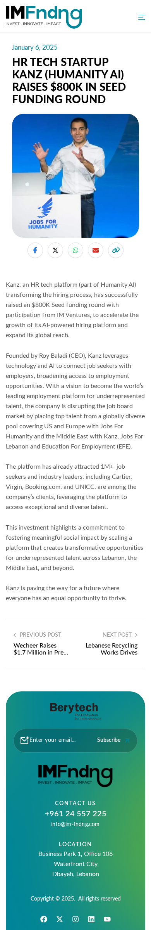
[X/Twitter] (55, 250)
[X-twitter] (60, 919)
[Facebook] (35, 250)
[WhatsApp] (75, 250)
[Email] (95, 250)
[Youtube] (107, 919)
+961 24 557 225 (75, 814)
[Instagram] (75, 919)
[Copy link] (116, 250)
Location (75, 844)
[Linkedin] (91, 919)
